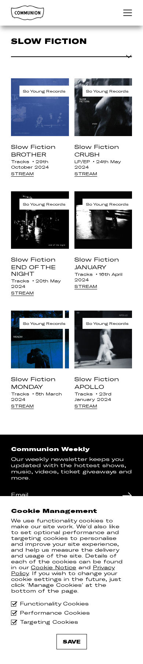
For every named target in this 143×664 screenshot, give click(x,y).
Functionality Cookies (54, 604)
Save (72, 642)
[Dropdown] (71, 56)
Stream (22, 173)
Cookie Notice (53, 567)
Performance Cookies (55, 613)
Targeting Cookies (49, 622)
